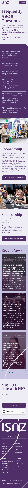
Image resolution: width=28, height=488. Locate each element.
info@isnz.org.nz (19, 463)
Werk (20, 483)
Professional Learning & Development (5, 465)
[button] (22, 2)
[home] (5, 2)
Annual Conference (7, 461)
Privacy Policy (6, 480)
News (3, 475)
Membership (5, 451)
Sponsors (4, 453)
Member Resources (7, 470)
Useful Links (5, 472)
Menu (23, 2)
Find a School (18, 446)
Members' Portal (14, 436)
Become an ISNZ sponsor (14, 178)
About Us (4, 446)
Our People (5, 448)
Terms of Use (17, 480)
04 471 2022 (18, 461)
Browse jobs (18, 452)
